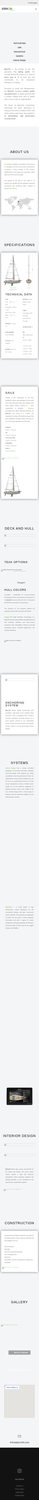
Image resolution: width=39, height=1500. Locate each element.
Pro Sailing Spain (32, 3)
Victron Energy (10, 768)
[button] (4, 458)
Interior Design (19, 60)
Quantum (30, 408)
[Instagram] (19, 1470)
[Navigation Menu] (36, 9)
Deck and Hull (19, 51)
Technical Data (19, 43)
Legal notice (19, 1492)
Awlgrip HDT (8, 617)
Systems (19, 56)
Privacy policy (19, 1489)
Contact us (19, 1486)
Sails (19, 47)
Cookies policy (19, 1495)
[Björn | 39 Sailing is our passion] (8, 9)
